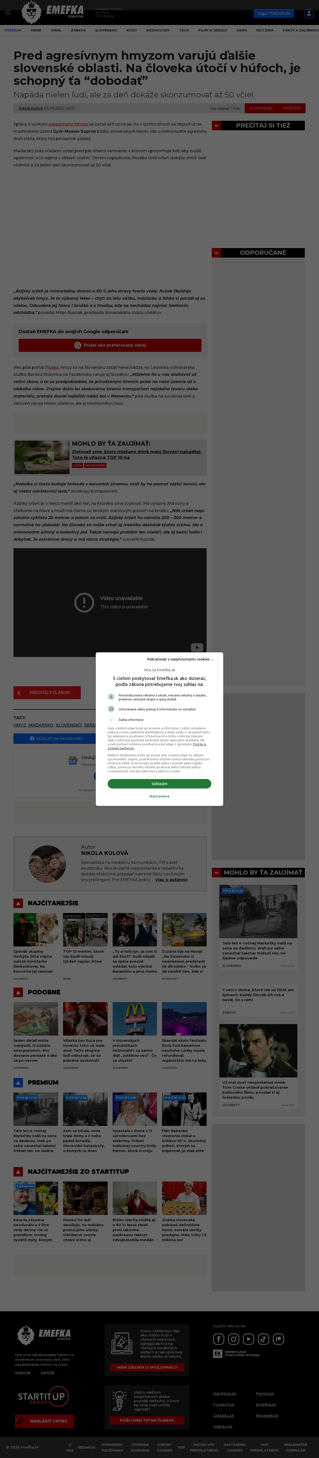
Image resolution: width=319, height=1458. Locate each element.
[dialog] (159, 729)
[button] (159, 719)
